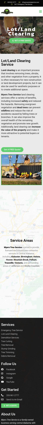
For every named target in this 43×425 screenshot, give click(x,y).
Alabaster (15, 256)
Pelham (33, 260)
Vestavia (18, 263)
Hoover (9, 260)
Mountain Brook (21, 260)
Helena (36, 256)
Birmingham (26, 256)
